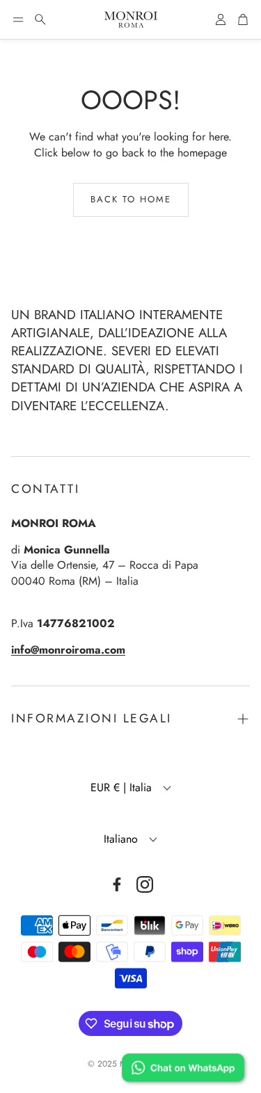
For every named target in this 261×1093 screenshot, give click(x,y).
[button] (18, 19)
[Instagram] (144, 884)
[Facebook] (117, 884)
